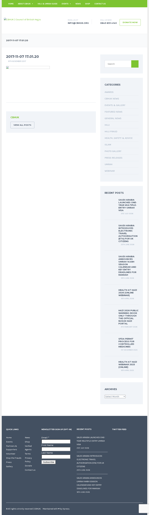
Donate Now (130, 22)
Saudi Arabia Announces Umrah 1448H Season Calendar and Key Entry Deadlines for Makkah (127, 265)
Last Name (47, 452)
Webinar (110, 170)
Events (65, 4)
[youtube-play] (136, 11)
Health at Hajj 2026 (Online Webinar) (127, 293)
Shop (87, 4)
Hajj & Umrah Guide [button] (47, 4)
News (78, 4)
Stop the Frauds (13, 458)
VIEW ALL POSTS (22, 125)
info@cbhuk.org (111, 11)
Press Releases (113, 157)
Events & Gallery (115, 105)
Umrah (108, 164)
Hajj (107, 124)
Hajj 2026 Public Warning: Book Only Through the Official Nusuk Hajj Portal (128, 317)
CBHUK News (112, 98)
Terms (28, 454)
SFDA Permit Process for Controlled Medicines (126, 342)
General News (113, 118)
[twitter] (127, 11)
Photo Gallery (113, 151)
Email (45, 437)
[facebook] (123, 11)
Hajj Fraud (111, 131)
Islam (108, 144)
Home (11, 4)
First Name (47, 445)
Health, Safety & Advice (119, 138)
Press (9, 462)
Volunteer (10, 454)
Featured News (113, 111)
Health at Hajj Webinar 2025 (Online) (127, 364)
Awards (109, 92)
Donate (28, 465)
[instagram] (141, 11)
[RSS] (89, 118)
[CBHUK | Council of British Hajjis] (22, 19)
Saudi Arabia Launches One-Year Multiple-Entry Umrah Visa (127, 205)
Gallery (9, 466)
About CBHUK (24, 4)
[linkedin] (132, 11)
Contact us (100, 4)
